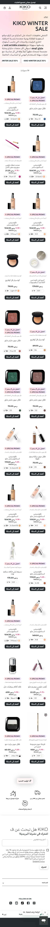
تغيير (5, 920)
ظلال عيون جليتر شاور (37, 108)
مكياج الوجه (37, 48)
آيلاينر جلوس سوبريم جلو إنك (37, 687)
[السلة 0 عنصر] (4, 7)
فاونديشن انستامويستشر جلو (12, 457)
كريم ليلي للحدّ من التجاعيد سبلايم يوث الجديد (37, 282)
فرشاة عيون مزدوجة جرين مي (37, 745)
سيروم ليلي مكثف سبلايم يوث (12, 572)
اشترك (43, 873)
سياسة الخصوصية (39, 867)
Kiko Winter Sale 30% (35, 61)
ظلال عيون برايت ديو (12, 744)
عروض (46, 17)
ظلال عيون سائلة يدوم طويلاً (37, 457)
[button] (25, 832)
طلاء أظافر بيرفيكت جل (12, 686)
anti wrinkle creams (15, 45)
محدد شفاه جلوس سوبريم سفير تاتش (12, 166)
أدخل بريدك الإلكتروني (39, 845)
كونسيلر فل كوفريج (12, 280)
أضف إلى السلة (37, 125)
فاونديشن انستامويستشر (12, 108)
